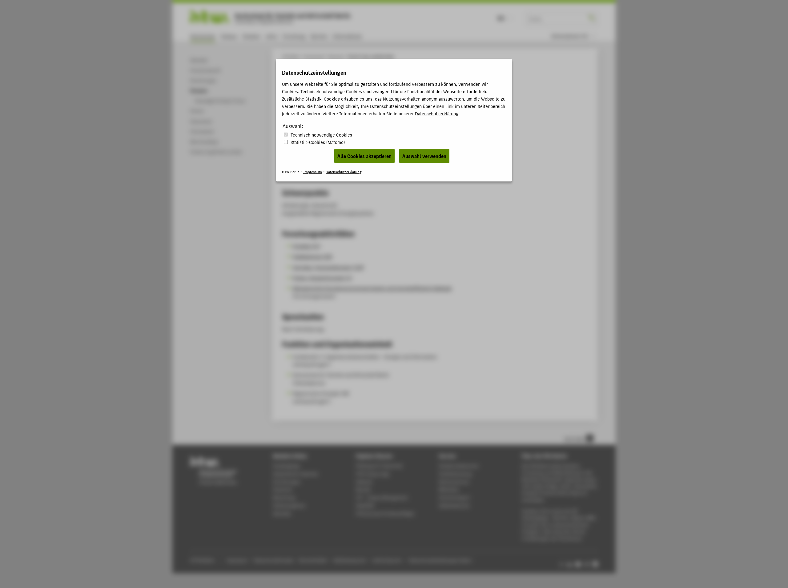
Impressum (312, 171)
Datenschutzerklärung (436, 113)
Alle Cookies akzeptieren (364, 156)
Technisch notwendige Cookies (321, 134)
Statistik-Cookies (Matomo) (318, 141)
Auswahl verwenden (424, 156)
